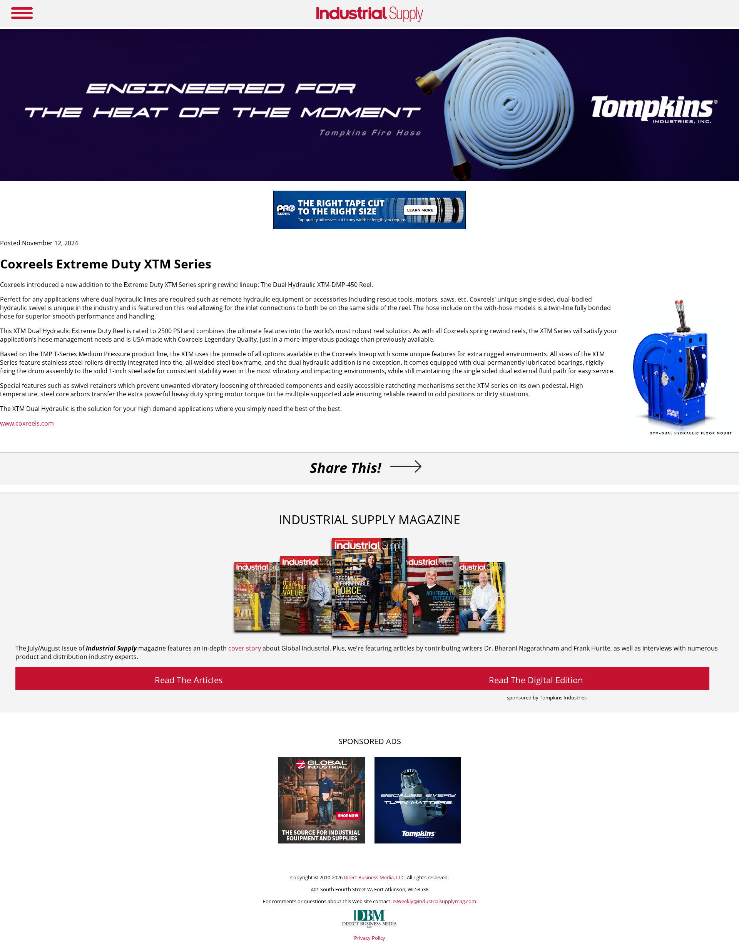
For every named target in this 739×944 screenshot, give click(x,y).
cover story (244, 648)
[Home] (370, 20)
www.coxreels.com (27, 423)
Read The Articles (189, 680)
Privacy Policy (369, 937)
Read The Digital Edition (536, 680)
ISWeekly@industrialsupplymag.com (434, 901)
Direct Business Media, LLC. (375, 877)
